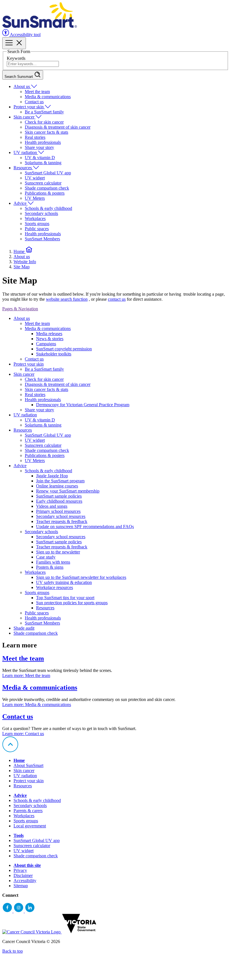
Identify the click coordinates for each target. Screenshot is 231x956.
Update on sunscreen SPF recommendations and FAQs (85, 526)
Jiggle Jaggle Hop (52, 475)
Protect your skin (29, 106)
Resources (23, 167)
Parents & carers (28, 810)
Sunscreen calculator (43, 183)
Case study (45, 557)
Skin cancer (24, 117)
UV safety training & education (64, 582)
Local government (30, 825)
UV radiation (26, 152)
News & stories (49, 338)
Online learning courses (57, 486)
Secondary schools (41, 213)
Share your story (39, 147)
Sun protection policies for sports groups (72, 602)
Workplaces (35, 218)
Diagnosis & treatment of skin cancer (57, 127)
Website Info (25, 261)
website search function (67, 299)
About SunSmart (28, 765)
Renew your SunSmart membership (67, 491)
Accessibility (25, 880)
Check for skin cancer (44, 122)
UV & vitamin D (40, 157)
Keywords (16, 58)
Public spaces (37, 228)
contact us (117, 299)
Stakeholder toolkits (53, 353)
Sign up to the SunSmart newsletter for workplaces (81, 577)
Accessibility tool (25, 34)
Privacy (20, 870)
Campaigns (46, 343)
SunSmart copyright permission (64, 348)
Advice (21, 203)
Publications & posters (45, 193)
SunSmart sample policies (59, 496)
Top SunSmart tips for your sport (65, 597)
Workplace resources (54, 587)
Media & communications (48, 96)
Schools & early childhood (48, 208)
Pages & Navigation (20, 308)
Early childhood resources (59, 501)
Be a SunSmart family (44, 111)
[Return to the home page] (39, 26)
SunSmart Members (42, 238)
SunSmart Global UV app (48, 172)
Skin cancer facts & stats (46, 132)
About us (22, 86)
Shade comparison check (47, 188)
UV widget (35, 177)
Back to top (12, 951)
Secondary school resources (60, 516)
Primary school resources (58, 511)
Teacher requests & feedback (61, 521)
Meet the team (37, 91)
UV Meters (35, 198)
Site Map (22, 266)
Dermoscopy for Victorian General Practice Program (82, 404)
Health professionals (43, 142)
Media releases (49, 333)
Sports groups (37, 223)
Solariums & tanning (43, 162)
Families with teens (53, 562)
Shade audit (24, 628)
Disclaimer (23, 875)
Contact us (34, 101)
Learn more (26, 675)
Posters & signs (49, 567)
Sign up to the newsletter (58, 552)
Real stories (35, 137)
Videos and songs (51, 506)
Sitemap (21, 885)
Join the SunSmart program (60, 480)
